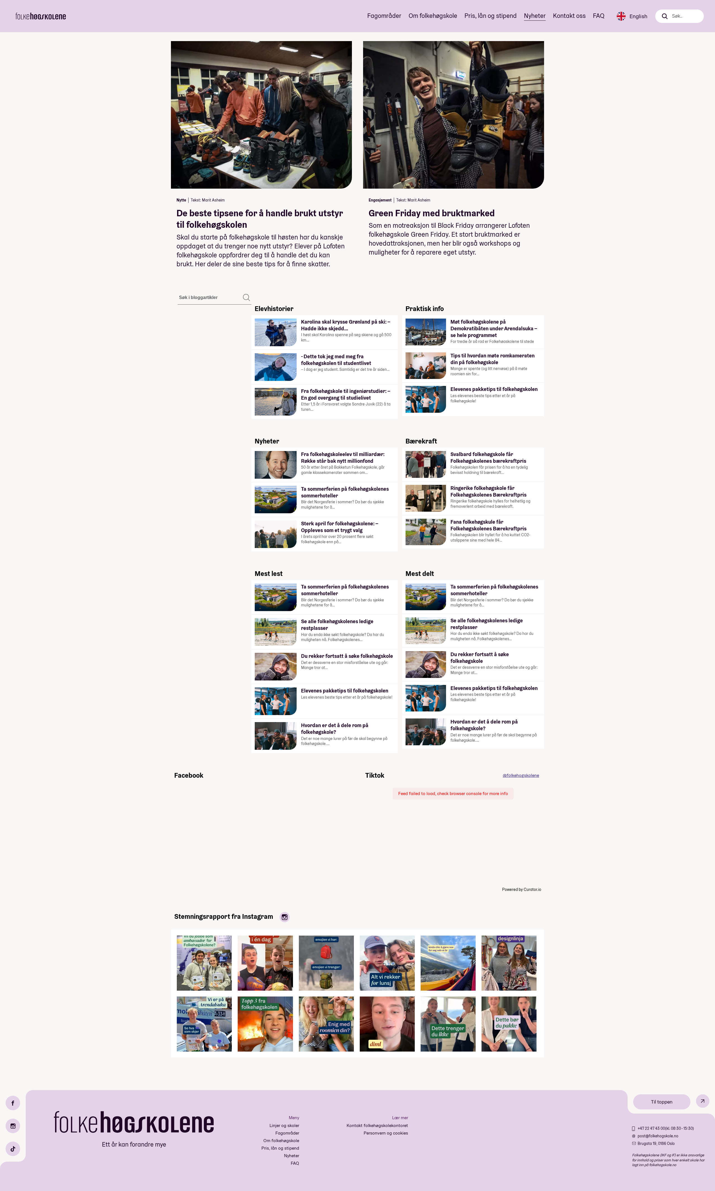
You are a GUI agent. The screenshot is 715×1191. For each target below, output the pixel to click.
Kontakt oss (569, 16)
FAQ (598, 16)
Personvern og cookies (386, 1133)
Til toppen (662, 1102)
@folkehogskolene (521, 775)
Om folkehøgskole (433, 16)
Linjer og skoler (284, 1125)
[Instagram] (13, 1126)
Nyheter (535, 16)
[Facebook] (13, 1103)
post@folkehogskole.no (658, 1135)
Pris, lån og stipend (490, 16)
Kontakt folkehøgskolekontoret (377, 1125)
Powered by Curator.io (521, 889)
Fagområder (384, 16)
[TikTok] (13, 1149)
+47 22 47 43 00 (651, 1128)
